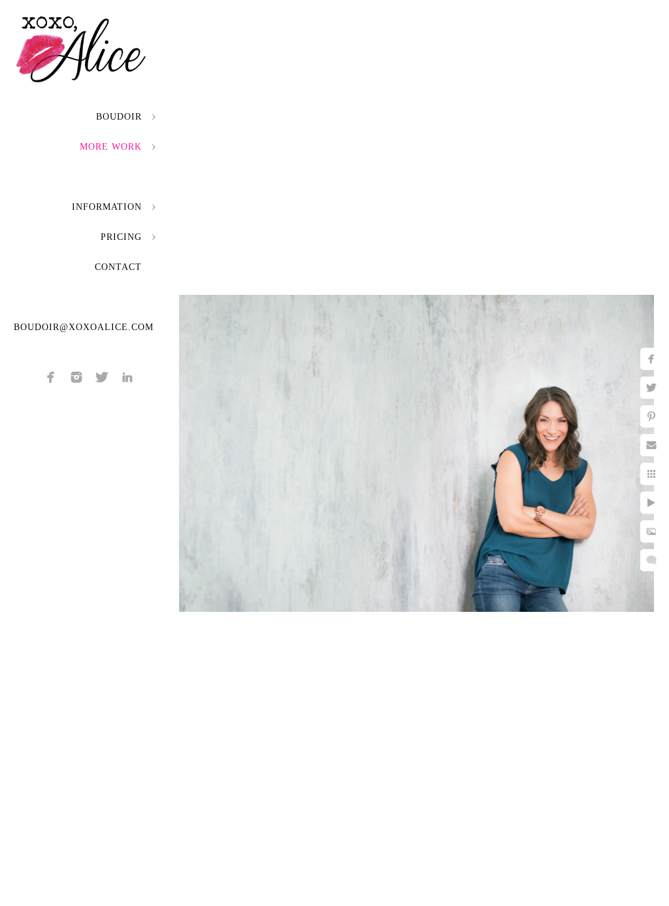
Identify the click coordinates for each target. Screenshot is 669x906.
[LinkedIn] (127, 377)
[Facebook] (51, 377)
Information (107, 207)
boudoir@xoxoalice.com (84, 327)
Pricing (121, 237)
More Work (111, 147)
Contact (118, 267)
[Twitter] (102, 377)
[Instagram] (76, 377)
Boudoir (119, 117)
